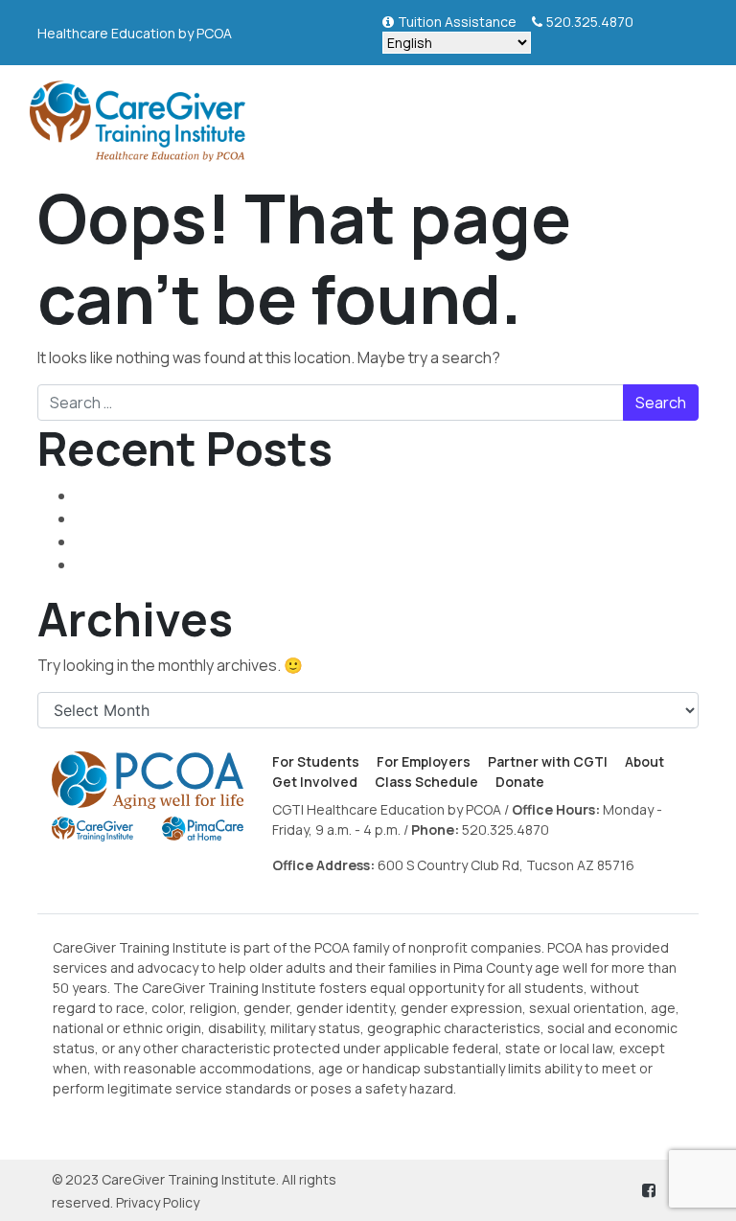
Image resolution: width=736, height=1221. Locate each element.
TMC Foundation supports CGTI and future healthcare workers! (298, 495)
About (644, 761)
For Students (315, 761)
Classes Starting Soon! (157, 518)
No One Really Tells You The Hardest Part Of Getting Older (277, 564)
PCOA (214, 33)
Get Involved (314, 781)
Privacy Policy (157, 1202)
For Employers (424, 761)
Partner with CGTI (548, 761)
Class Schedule (426, 781)
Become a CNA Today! (154, 541)
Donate (519, 781)
